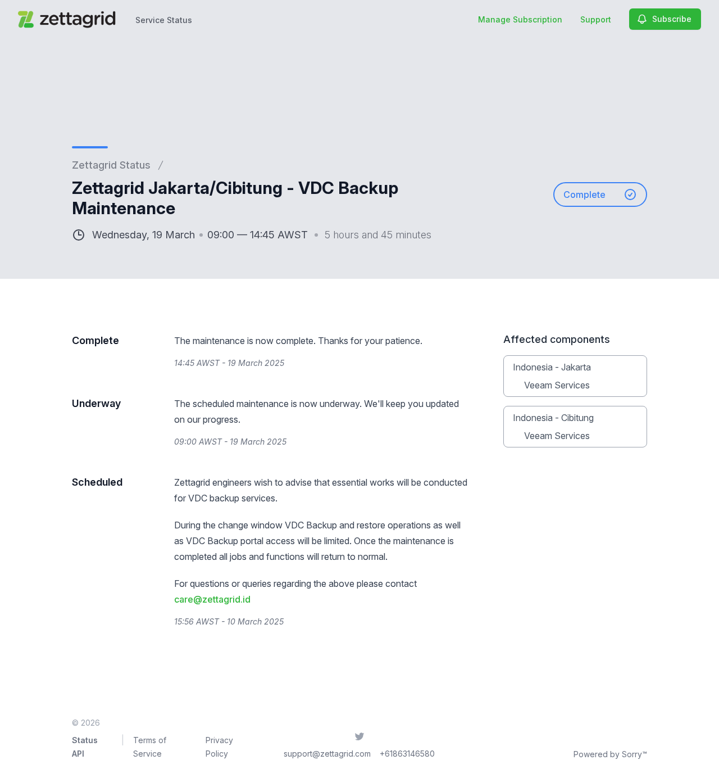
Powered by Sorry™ (610, 754)
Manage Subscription (520, 19)
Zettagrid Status (111, 165)
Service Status (163, 20)
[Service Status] (69, 19)
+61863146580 (407, 753)
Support (595, 19)
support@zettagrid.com (327, 753)
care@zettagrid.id (212, 599)
